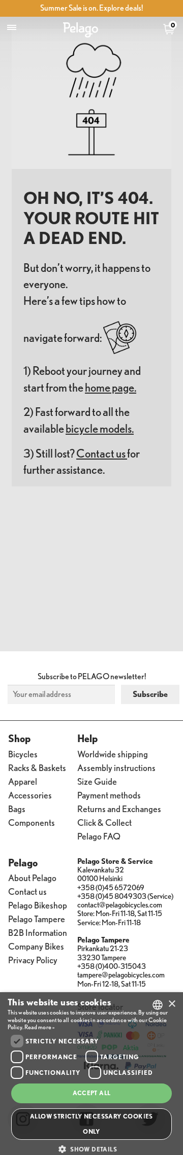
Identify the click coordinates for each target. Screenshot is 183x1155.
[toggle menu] (11, 27)
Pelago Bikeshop (37, 904)
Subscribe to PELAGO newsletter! (92, 676)
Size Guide (97, 781)
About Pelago (32, 877)
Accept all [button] (92, 1093)
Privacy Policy (32, 959)
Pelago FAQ (98, 836)
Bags (16, 808)
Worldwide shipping (112, 753)
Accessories (30, 794)
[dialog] (91, 1073)
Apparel (22, 781)
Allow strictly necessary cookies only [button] (91, 1123)
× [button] (171, 1004)
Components (31, 822)
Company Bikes (36, 946)
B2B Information (37, 932)
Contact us (101, 453)
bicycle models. (100, 428)
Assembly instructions (116, 767)
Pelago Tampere (36, 918)
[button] (91, 1148)
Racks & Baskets (37, 767)
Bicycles (23, 753)
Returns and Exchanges (119, 808)
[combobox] (157, 1005)
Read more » (39, 1027)
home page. (110, 387)
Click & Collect (104, 822)
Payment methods (109, 794)
